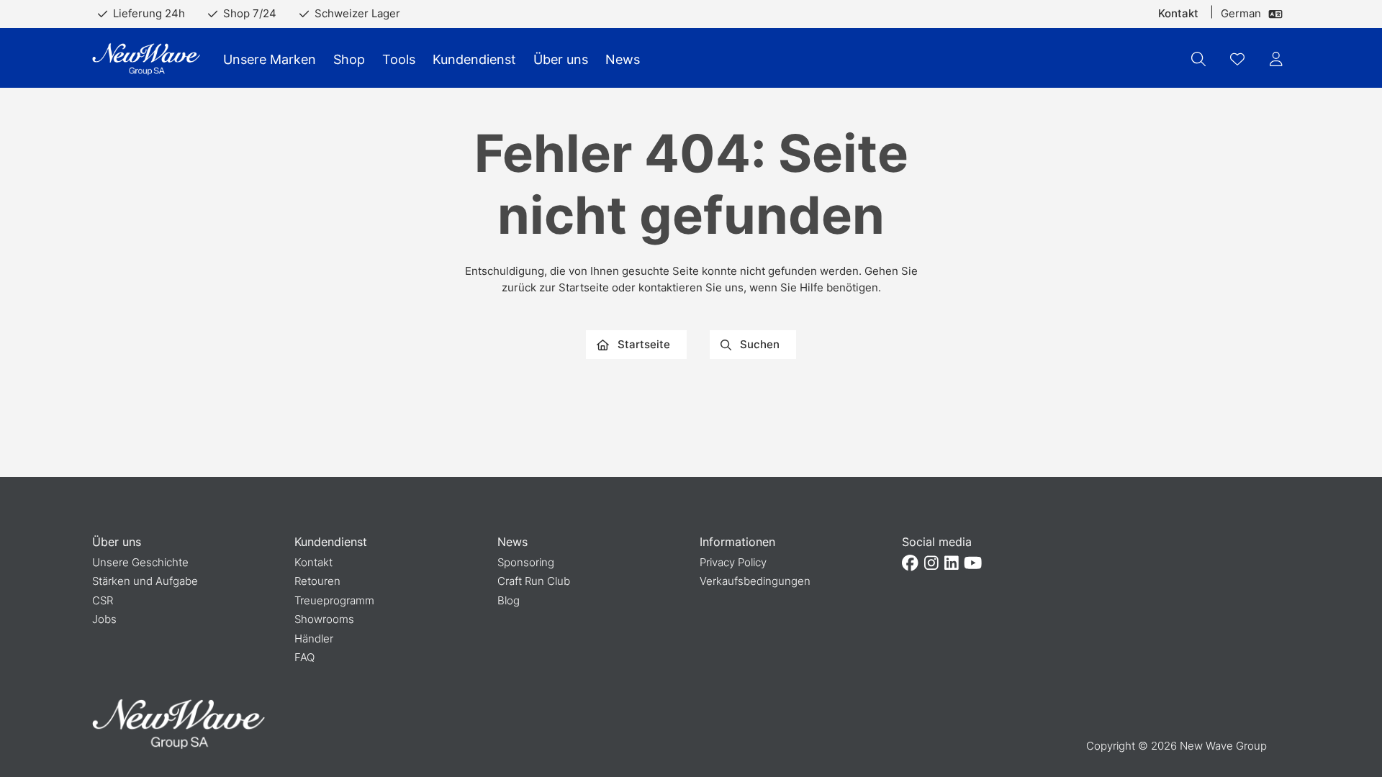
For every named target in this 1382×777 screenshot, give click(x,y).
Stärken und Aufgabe (145, 581)
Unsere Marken (269, 59)
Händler (313, 638)
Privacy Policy (733, 562)
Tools (398, 59)
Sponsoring (525, 562)
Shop (349, 59)
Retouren (317, 581)
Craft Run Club (533, 581)
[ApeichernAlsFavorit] (1237, 59)
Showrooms (324, 619)
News (622, 59)
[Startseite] (146, 59)
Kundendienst (474, 59)
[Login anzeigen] (1276, 59)
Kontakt (1178, 13)
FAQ (304, 657)
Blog (508, 600)
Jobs (104, 619)
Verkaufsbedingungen (755, 581)
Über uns (560, 59)
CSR (102, 600)
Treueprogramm (334, 600)
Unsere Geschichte (140, 562)
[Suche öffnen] (1198, 59)
